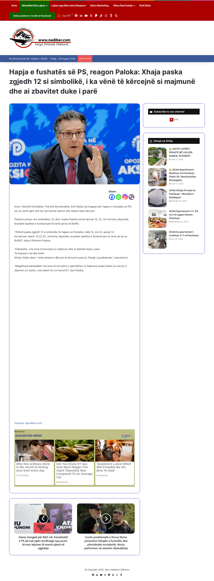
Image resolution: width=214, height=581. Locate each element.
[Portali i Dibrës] (40, 37)
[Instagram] (125, 197)
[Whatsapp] (118, 197)
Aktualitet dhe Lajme (33, 5)
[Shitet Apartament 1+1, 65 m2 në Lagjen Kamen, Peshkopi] (157, 218)
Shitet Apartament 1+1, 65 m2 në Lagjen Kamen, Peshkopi (183, 215)
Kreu (14, 5)
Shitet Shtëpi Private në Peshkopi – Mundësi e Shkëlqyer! (182, 194)
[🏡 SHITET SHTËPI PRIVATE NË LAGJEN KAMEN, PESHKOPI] (157, 156)
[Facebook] (112, 197)
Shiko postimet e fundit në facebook (32, 15)
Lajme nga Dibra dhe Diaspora (68, 5)
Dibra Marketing (99, 5)
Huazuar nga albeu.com (28, 423)
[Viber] (131, 197)
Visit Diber (145, 5)
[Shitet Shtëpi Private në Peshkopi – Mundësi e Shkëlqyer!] (157, 198)
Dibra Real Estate (123, 5)
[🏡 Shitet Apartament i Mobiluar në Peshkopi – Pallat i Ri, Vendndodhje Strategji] (157, 177)
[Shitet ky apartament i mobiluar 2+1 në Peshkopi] (157, 239)
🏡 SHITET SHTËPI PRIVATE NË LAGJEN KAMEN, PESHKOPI (180, 152)
